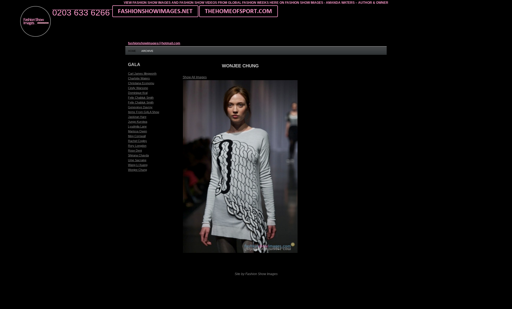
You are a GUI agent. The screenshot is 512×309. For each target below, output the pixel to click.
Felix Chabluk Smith (141, 97)
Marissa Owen (137, 131)
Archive (147, 50)
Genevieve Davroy (140, 107)
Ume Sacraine (137, 160)
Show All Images (195, 77)
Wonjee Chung (137, 169)
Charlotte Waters (139, 78)
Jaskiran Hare (137, 116)
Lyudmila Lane (137, 126)
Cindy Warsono (138, 88)
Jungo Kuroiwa (137, 121)
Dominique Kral (137, 92)
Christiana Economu (141, 83)
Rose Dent (135, 150)
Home (132, 50)
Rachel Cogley (137, 140)
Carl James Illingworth (142, 73)
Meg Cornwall (137, 136)
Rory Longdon (137, 145)
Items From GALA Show (143, 112)
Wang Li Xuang (137, 165)
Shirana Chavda (138, 155)
